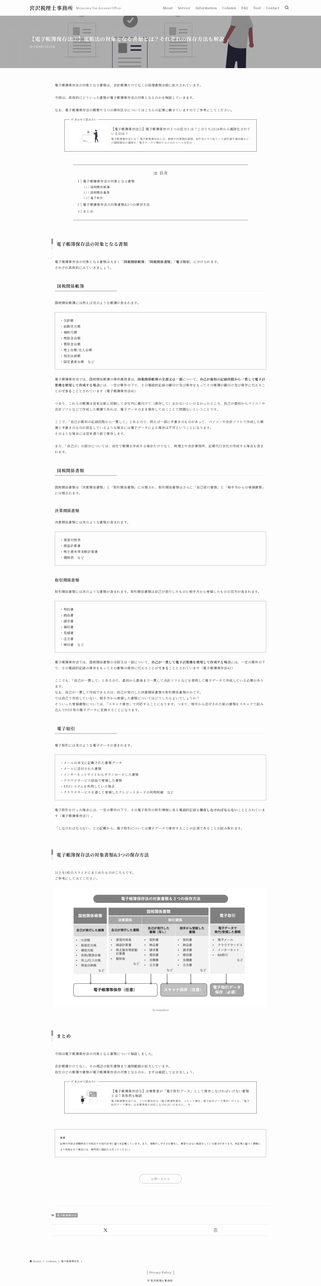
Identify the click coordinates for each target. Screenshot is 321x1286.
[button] (105, 1230)
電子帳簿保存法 (67, 1215)
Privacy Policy (160, 1272)
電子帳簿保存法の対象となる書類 (109, 181)
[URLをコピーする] (215, 1230)
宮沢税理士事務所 (51, 7)
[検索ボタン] (287, 8)
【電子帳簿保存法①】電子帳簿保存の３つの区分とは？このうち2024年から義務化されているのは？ (181, 131)
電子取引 (96, 198)
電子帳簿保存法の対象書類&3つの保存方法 (116, 204)
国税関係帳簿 (100, 187)
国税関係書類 (100, 192)
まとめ (88, 211)
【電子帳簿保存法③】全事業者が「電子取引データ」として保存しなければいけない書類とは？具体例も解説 (180, 1093)
